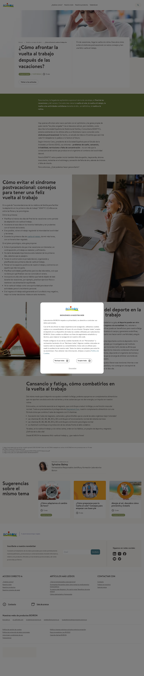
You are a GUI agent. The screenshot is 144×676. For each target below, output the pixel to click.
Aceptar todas (82, 360)
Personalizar (72, 368)
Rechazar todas (59, 360)
